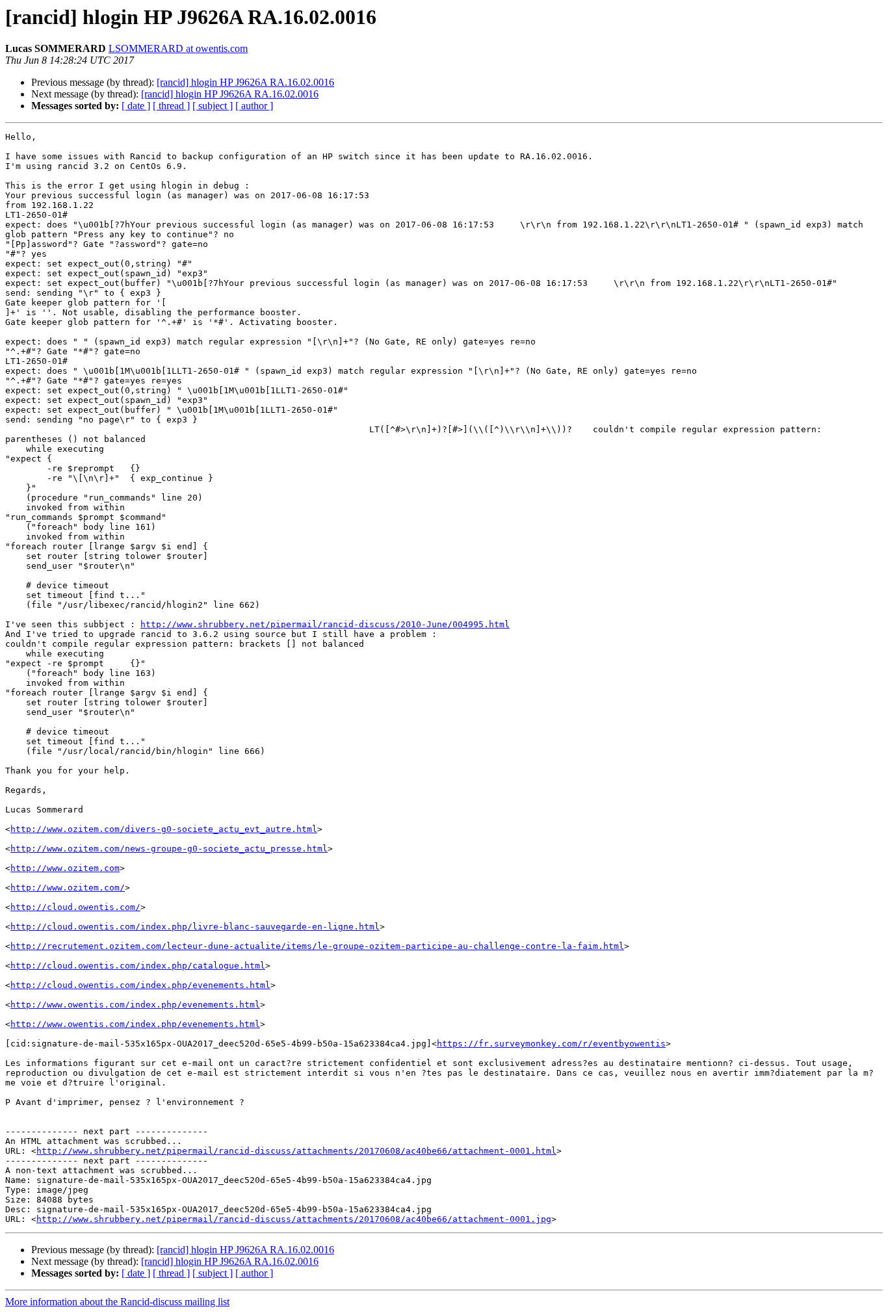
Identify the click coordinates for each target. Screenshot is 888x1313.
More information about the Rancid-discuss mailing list (117, 1301)
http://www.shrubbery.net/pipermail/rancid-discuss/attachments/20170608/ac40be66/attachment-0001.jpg (293, 1219)
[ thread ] (171, 105)
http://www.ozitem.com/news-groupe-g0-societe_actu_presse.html (169, 848)
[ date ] (136, 105)
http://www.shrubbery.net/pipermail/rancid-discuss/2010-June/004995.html (325, 624)
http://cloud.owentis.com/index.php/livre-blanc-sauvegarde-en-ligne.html (195, 926)
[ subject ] (212, 105)
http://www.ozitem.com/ (67, 887)
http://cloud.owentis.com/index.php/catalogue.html (137, 965)
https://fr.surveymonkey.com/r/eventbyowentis (551, 1043)
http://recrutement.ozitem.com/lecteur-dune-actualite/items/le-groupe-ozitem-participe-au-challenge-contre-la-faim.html (317, 946)
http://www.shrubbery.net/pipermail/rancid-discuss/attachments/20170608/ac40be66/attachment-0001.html (296, 1151)
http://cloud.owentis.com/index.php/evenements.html (140, 985)
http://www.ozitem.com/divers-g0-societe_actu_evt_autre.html (163, 829)
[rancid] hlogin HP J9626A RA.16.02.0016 (245, 82)
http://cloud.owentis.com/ (75, 907)
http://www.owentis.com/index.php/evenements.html (135, 1004)
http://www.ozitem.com (65, 868)
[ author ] (254, 105)
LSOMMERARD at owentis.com (178, 48)
